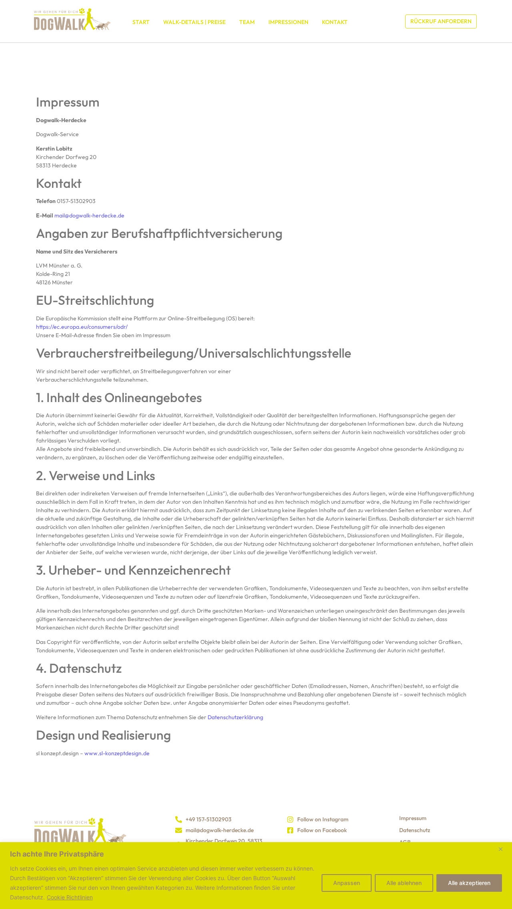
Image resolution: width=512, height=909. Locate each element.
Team (247, 22)
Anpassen (346, 882)
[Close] (503, 849)
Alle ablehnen (404, 882)
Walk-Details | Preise (194, 22)
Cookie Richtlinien (70, 897)
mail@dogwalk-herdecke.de (89, 215)
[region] (256, 875)
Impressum (412, 818)
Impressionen (288, 22)
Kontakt (335, 22)
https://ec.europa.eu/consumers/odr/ (82, 326)
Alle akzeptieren (469, 882)
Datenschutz (414, 830)
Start (141, 22)
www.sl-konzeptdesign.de (117, 753)
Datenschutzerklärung (235, 717)
